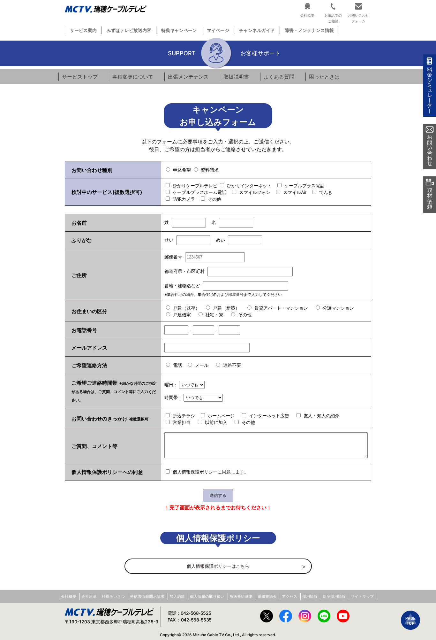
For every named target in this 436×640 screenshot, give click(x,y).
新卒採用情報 (334, 596)
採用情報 (310, 596)
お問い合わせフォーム (358, 18)
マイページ (218, 30)
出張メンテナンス (188, 76)
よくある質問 (279, 76)
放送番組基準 (240, 596)
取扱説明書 (236, 76)
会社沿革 (89, 596)
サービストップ (80, 76)
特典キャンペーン (179, 30)
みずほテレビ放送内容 (129, 30)
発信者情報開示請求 (147, 596)
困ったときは (324, 76)
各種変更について (132, 76)
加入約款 (177, 596)
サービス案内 (83, 30)
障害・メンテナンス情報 (309, 30)
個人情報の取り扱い (207, 596)
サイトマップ (362, 596)
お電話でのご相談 (333, 18)
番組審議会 (267, 596)
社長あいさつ (113, 596)
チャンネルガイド (257, 30)
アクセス (289, 596)
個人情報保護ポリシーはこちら (218, 566)
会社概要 (68, 596)
